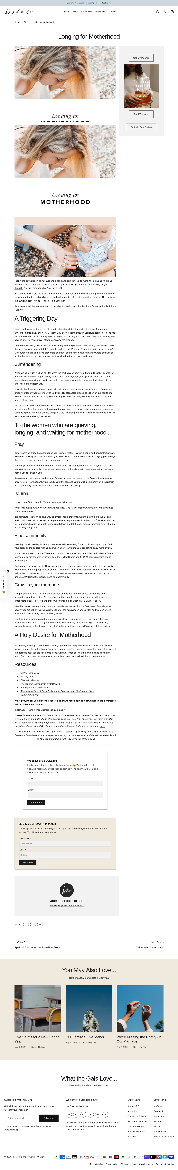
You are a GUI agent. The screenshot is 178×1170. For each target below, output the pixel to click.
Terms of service (128, 1164)
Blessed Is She (19, 1157)
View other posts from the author (67, 905)
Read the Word (141, 114)
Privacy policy (112, 1164)
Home (17, 22)
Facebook (159, 1111)
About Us (132, 1111)
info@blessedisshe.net (77, 1106)
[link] (26, 924)
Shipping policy (146, 1164)
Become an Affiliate (136, 1121)
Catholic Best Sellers (141, 127)
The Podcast (160, 1131)
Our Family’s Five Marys (85, 1037)
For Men (131, 1136)
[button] (3, 585)
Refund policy (96, 1164)
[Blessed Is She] (19, 12)
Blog (26, 22)
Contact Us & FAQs (136, 1116)
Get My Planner (141, 57)
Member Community (164, 1136)
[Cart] (172, 12)
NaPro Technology (29, 672)
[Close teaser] (7, 571)
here (102, 726)
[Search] (157, 12)
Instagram (159, 1116)
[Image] (141, 86)
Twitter (157, 1126)
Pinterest (158, 1121)
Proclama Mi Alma (136, 1131)
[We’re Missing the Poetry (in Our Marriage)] (140, 1008)
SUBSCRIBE (36, 802)
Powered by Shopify (36, 1157)
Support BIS (133, 1106)
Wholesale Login (135, 1126)
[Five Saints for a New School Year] (37, 1008)
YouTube (158, 1106)
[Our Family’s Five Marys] (89, 1008)
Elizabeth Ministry (29, 680)
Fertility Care (26, 676)
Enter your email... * (17, 1118)
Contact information (165, 1164)
